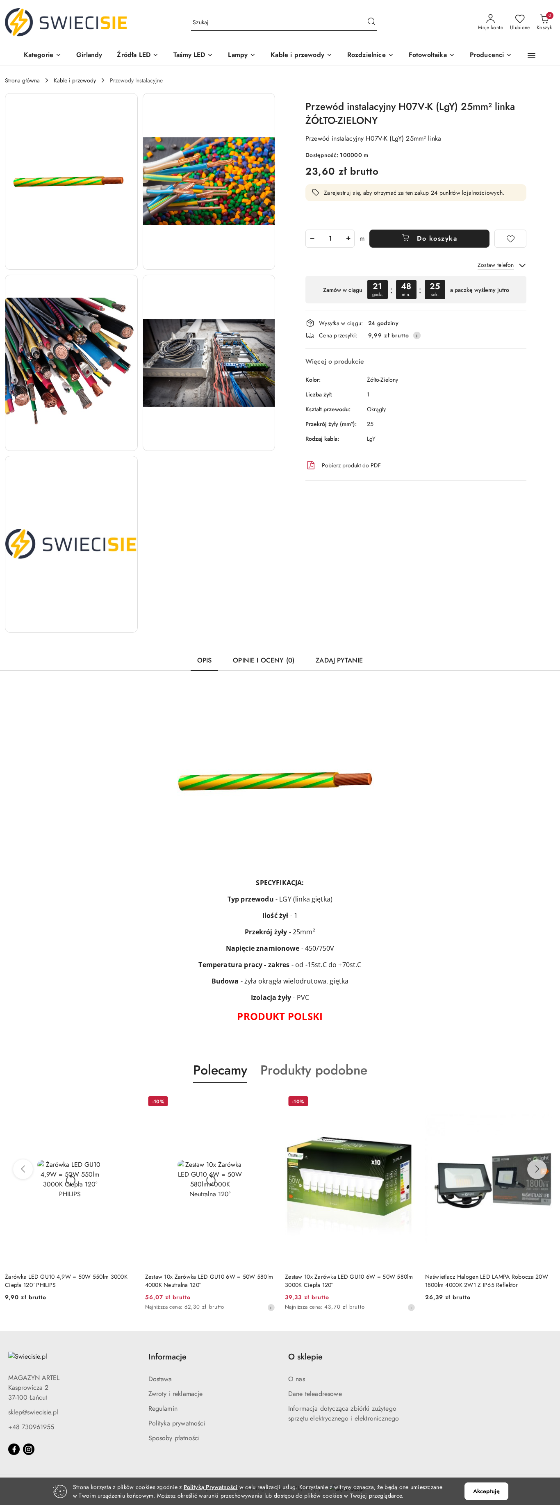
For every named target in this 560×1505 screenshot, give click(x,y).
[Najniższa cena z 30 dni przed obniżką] (271, 1307)
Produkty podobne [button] (313, 1070)
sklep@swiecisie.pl (33, 1412)
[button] (42, 55)
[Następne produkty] (537, 1169)
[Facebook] (14, 1449)
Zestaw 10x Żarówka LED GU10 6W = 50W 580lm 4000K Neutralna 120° (209, 1281)
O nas (296, 1379)
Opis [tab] (204, 660)
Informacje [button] (167, 1357)
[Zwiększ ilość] (348, 238)
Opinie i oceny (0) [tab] (263, 660)
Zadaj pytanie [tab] (339, 660)
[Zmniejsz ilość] (312, 238)
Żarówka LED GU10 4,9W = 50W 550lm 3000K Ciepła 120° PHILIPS (66, 1281)
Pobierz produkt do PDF (351, 465)
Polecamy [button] (220, 1070)
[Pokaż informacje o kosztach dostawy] (416, 335)
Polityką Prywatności (211, 1487)
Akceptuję (486, 1491)
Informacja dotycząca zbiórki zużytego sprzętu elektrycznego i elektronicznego (343, 1413)
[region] (415, 289)
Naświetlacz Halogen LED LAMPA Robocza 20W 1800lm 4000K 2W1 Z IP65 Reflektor (486, 1281)
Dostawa (160, 1379)
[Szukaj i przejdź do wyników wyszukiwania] (371, 22)
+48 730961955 (31, 1427)
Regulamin (163, 1408)
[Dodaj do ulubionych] (510, 239)
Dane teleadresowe (315, 1393)
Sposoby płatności (174, 1438)
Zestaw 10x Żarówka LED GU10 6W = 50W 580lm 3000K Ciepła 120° (349, 1281)
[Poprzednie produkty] (23, 1169)
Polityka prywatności (176, 1423)
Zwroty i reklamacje (175, 1393)
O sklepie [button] (305, 1357)
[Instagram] (28, 1449)
